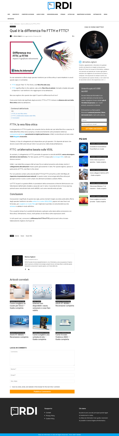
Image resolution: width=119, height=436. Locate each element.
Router (22, 236)
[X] (16, 245)
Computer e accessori (28, 14)
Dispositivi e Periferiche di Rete (17, 301)
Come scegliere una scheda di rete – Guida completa (41, 337)
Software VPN (97, 14)
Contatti (48, 413)
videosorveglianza (52, 14)
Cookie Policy (50, 418)
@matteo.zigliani (89, 62)
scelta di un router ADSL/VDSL (42, 201)
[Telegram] (37, 245)
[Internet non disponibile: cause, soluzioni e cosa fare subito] (42, 291)
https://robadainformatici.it (31, 259)
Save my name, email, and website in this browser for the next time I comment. (36, 387)
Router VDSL (29, 236)
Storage (63, 14)
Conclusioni (15, 118)
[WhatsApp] (24, 245)
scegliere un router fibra (27, 204)
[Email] (33, 245)
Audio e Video (40, 14)
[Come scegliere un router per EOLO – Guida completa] (19, 291)
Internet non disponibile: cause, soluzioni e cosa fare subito (41, 306)
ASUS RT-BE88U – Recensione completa (65, 304)
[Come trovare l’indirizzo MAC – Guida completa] (65, 323)
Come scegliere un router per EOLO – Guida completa (18, 305)
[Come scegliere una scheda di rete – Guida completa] (42, 323)
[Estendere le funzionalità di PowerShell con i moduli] (83, 148)
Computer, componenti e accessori (41, 332)
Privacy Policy (50, 415)
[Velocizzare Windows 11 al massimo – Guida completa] (83, 187)
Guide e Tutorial (36, 301)
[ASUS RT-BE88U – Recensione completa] (65, 291)
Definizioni (11, 18)
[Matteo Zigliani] (11, 36)
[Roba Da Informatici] (59, 6)
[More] (42, 245)
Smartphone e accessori (84, 14)
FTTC (14, 88)
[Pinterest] (20, 245)
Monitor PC (16, 14)
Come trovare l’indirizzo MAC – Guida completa (63, 337)
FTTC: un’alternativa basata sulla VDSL (24, 115)
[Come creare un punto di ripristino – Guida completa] (83, 161)
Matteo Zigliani (18, 36)
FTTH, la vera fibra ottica (19, 113)
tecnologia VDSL (58, 157)
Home (11, 24)
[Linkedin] (29, 245)
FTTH (14, 85)
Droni (105, 14)
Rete (9, 14)
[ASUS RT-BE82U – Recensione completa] (19, 323)
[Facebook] (12, 245)
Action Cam (71, 14)
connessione (14, 134)
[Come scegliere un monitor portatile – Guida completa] (83, 200)
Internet (22, 134)
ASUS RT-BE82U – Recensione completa (19, 336)
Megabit (16, 136)
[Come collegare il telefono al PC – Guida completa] (83, 174)
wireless (12, 206)
